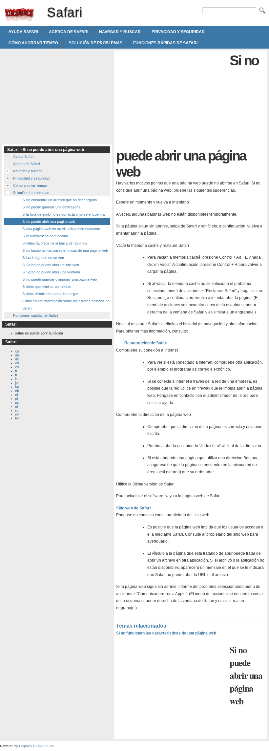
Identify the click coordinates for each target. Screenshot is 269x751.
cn (17, 351)
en (17, 363)
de (17, 359)
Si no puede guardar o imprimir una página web (59, 279)
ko (17, 387)
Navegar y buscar (120, 32)
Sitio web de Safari (133, 508)
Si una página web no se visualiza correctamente (61, 229)
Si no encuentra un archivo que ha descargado (59, 200)
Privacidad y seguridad (178, 32)
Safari (19, 14)
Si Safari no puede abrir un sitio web (50, 265)
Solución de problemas (95, 43)
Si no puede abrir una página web (48, 222)
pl (16, 398)
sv (17, 414)
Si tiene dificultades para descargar (50, 294)
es (17, 367)
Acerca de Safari (68, 32)
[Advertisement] (171, 98)
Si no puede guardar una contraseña (51, 207)
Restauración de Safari (145, 343)
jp (16, 383)
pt (16, 406)
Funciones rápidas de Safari (165, 43)
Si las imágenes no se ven (43, 258)
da (17, 355)
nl (16, 395)
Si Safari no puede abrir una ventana (51, 272)
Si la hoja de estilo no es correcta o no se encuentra (63, 214)
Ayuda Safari (23, 32)
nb (17, 391)
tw (17, 418)
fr (16, 375)
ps (17, 402)
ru (16, 410)
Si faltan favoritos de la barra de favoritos (54, 243)
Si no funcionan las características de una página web (166, 633)
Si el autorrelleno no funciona (45, 236)
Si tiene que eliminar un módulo (46, 287)
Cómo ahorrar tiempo (33, 43)
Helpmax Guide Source (36, 746)
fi (16, 371)
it (16, 379)
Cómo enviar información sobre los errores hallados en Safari (66, 304)
